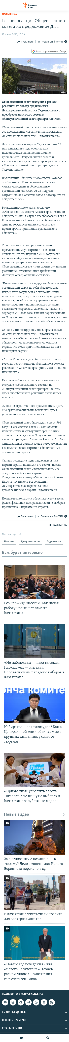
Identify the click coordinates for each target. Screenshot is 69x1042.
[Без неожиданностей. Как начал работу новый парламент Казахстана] (34, 582)
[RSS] (52, 1002)
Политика (9, 14)
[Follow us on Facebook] (21, 1002)
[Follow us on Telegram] (28, 1002)
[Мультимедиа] (21, 1038)
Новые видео (16, 814)
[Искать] (48, 1038)
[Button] (25, 42)
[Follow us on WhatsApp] (36, 1002)
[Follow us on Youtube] (5, 1002)
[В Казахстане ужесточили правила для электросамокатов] (34, 892)
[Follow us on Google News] (44, 1002)
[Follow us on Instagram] (13, 1002)
